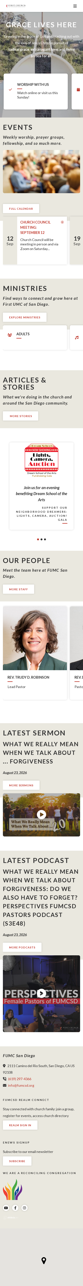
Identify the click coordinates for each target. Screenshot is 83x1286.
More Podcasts (22, 947)
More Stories (20, 416)
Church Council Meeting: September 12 (35, 227)
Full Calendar (21, 208)
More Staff (18, 589)
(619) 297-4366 (19, 1079)
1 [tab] (38, 539)
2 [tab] (41, 539)
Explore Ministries (24, 317)
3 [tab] (45, 539)
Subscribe (17, 1161)
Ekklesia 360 (10, 1218)
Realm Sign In (20, 1125)
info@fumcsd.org (21, 1085)
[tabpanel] (41, 486)
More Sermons (21, 785)
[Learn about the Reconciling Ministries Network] (12, 1189)
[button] (44, 1261)
